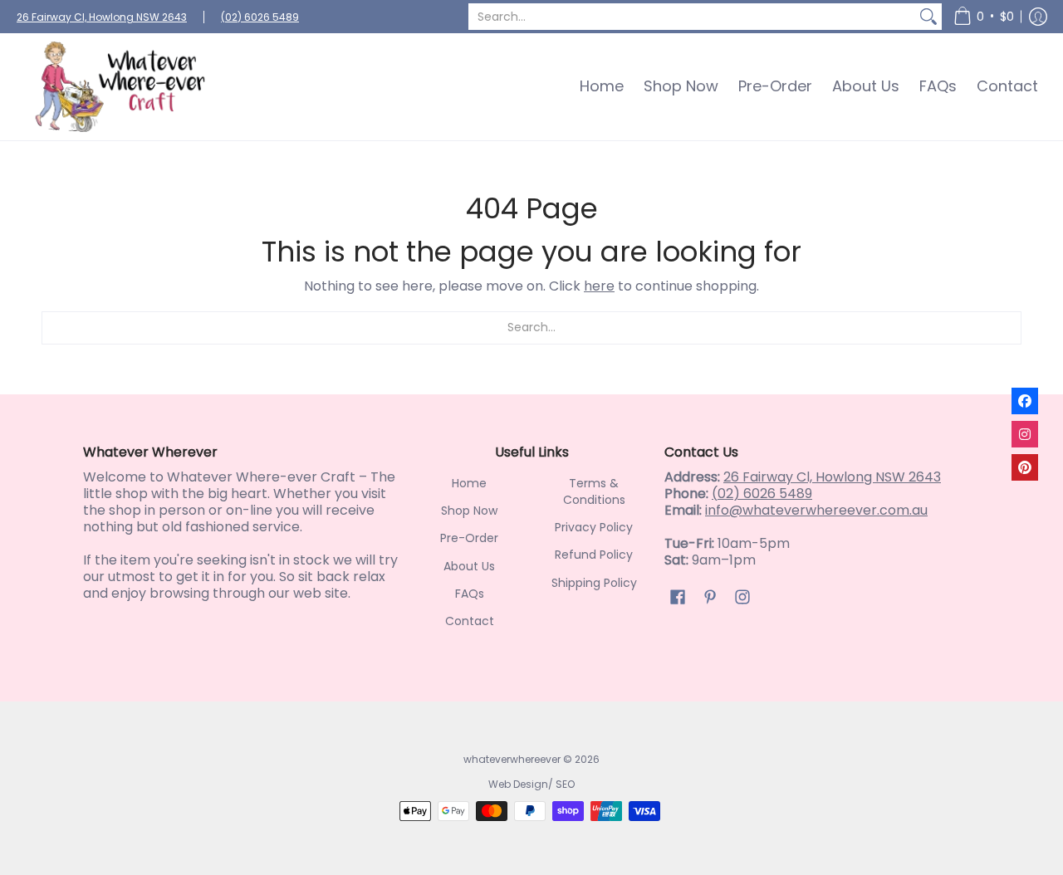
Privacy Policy (594, 527)
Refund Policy (594, 554)
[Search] (928, 16)
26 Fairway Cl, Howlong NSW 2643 (102, 17)
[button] (983, 16)
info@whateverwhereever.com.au (816, 510)
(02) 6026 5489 (260, 17)
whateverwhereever (512, 759)
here (599, 286)
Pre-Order (469, 538)
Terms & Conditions (594, 491)
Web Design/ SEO (531, 784)
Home (469, 483)
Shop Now (469, 510)
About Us (469, 566)
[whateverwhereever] (120, 86)
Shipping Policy (594, 582)
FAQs (469, 593)
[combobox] (691, 16)
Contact (469, 621)
